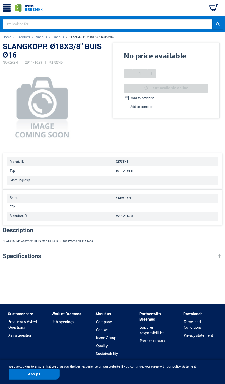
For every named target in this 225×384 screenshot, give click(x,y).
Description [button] (18, 230)
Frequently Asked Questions (22, 325)
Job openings (63, 322)
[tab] (112, 230)
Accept (34, 374)
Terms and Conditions (193, 325)
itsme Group (106, 338)
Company (104, 322)
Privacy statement (198, 336)
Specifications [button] (22, 256)
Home (7, 37)
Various (41, 37)
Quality (102, 346)
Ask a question (20, 336)
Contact (102, 330)
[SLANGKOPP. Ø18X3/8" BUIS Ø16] (42, 106)
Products (24, 37)
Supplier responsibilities (152, 330)
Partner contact (152, 341)
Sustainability (107, 354)
